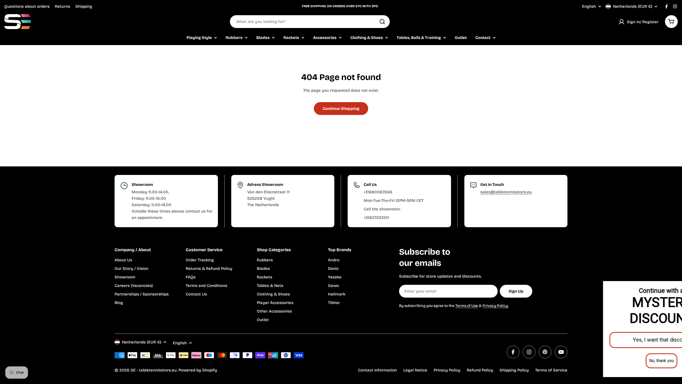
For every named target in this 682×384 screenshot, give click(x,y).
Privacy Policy (447, 370)
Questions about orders (27, 6)
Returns (62, 6)
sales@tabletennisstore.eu (506, 192)
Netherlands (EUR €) (632, 6)
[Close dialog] (670, 286)
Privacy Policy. (495, 305)
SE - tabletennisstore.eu (154, 370)
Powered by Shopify (197, 370)
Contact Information (377, 370)
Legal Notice (415, 370)
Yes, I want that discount (617, 340)
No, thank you (616, 361)
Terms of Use (466, 305)
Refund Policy (480, 370)
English (589, 7)
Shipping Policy (514, 370)
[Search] (382, 21)
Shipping (83, 6)
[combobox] (310, 21)
